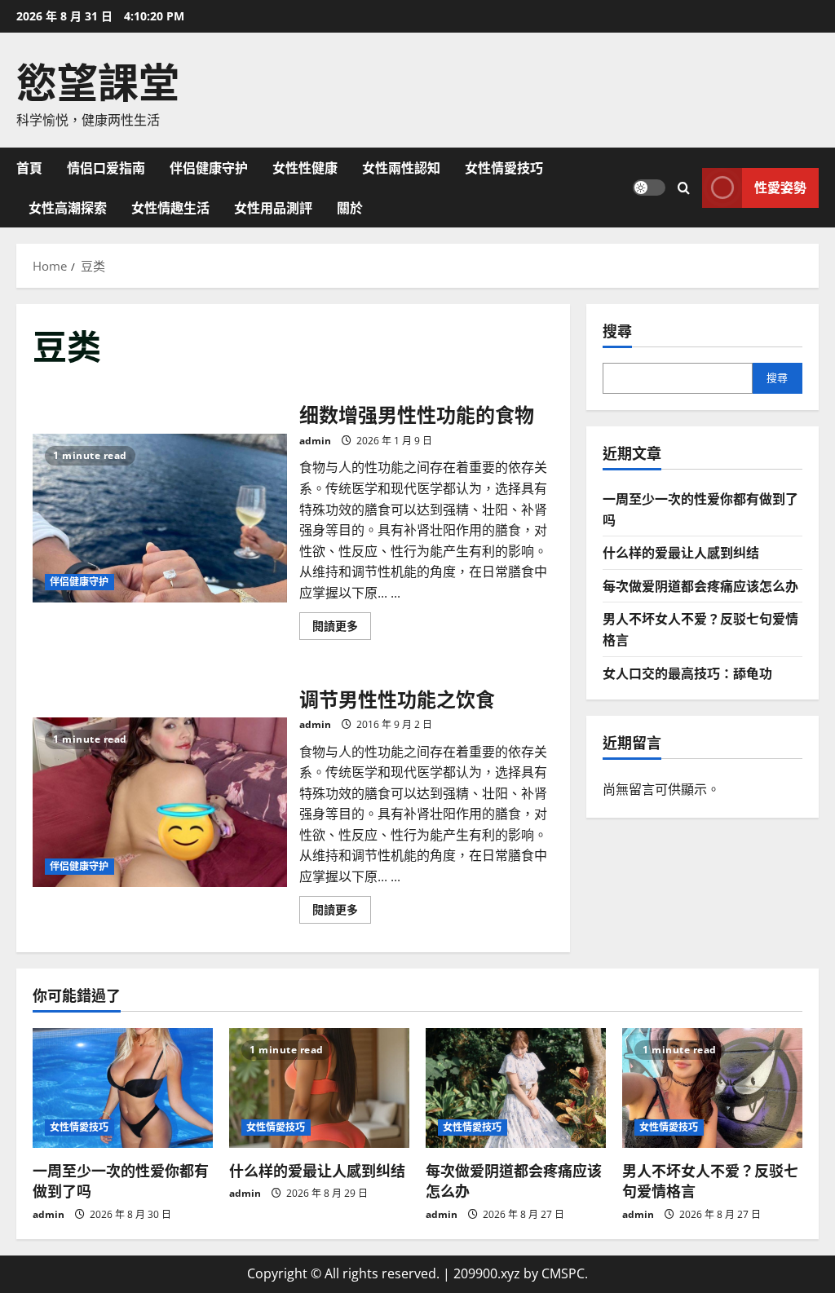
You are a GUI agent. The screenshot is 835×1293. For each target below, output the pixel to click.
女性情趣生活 (170, 207)
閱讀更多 (341, 628)
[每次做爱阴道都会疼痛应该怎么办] (516, 1088)
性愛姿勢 (780, 186)
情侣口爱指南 (106, 167)
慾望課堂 (97, 79)
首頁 (29, 167)
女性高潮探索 (68, 207)
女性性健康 (305, 167)
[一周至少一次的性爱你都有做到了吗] (123, 1088)
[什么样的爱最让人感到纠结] (319, 1088)
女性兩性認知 (401, 167)
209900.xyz (486, 1273)
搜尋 (617, 330)
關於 (350, 207)
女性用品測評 (273, 207)
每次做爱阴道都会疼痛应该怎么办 (700, 585)
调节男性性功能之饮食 (160, 802)
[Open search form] (684, 187)
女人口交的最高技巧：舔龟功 (687, 672)
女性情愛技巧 (504, 167)
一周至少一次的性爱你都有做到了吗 (121, 1180)
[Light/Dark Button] (649, 187)
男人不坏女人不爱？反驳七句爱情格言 (710, 1180)
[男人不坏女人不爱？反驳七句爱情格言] (712, 1088)
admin (315, 441)
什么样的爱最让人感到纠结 (681, 552)
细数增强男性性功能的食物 (160, 518)
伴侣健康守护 (209, 167)
